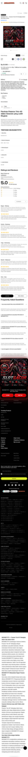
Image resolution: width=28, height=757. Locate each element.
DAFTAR (20, 395)
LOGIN (7, 395)
